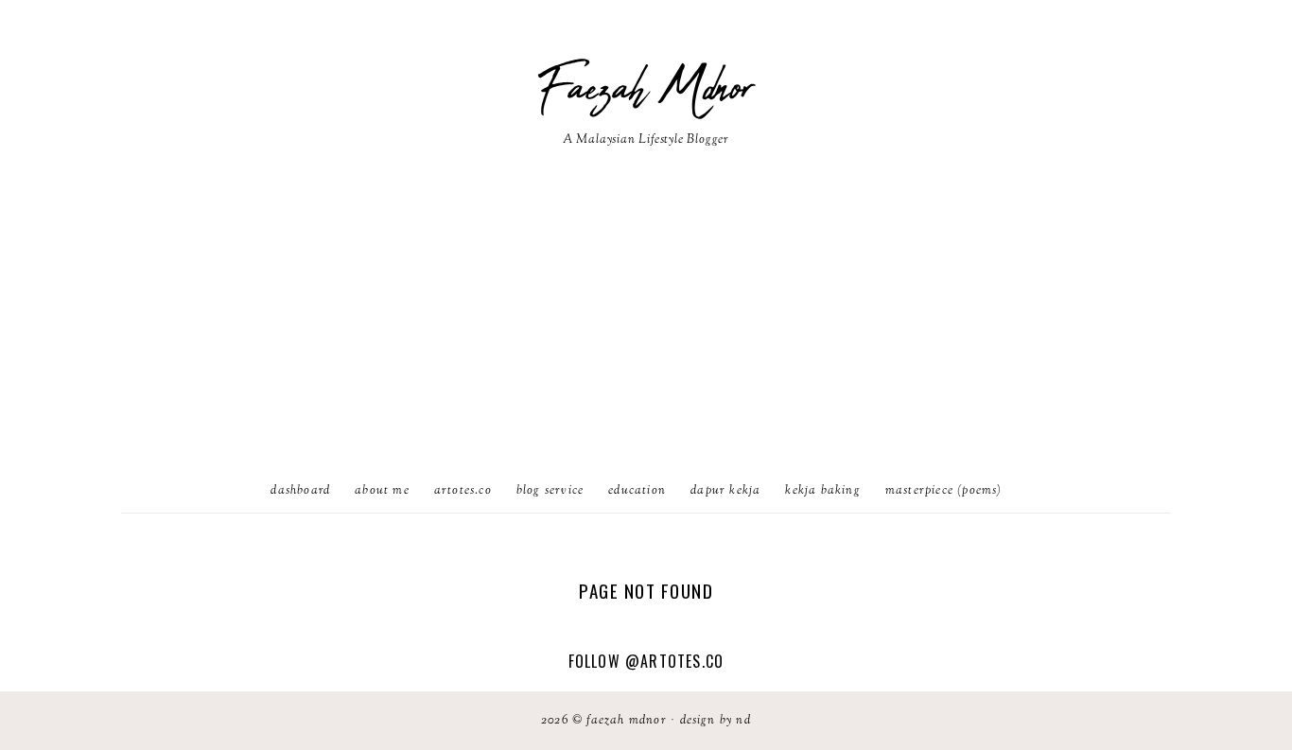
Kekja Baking (822, 490)
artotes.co (463, 490)
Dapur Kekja (725, 490)
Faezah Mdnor (646, 89)
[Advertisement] (646, 328)
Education (637, 490)
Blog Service (550, 490)
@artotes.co (674, 661)
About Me (382, 490)
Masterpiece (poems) (944, 490)
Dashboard (300, 490)
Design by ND (715, 720)
